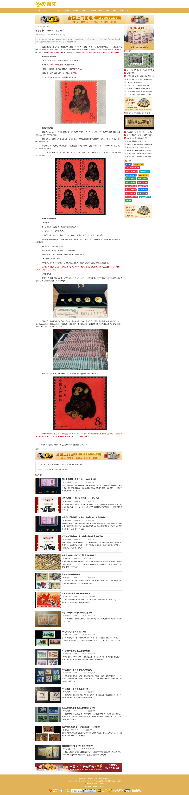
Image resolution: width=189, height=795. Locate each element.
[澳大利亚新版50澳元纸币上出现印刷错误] (48, 569)
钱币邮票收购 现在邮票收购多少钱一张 (140, 76)
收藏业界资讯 (67, 558)
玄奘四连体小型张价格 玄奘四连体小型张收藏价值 (144, 150)
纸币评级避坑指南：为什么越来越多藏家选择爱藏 (82, 536)
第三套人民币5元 (143, 186)
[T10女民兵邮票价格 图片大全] (48, 645)
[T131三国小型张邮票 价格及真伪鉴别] (139, 129)
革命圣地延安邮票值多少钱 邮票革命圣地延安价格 (144, 79)
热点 (45, 11)
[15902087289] (78, 771)
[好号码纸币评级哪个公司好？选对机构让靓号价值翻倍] (48, 531)
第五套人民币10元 (143, 175)
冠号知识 (128, 164)
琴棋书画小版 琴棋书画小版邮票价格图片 (141, 144)
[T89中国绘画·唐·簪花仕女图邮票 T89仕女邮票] (48, 741)
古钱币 (75, 11)
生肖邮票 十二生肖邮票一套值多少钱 (139, 153)
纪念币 (93, 11)
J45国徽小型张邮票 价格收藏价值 (138, 88)
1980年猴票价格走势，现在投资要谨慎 (140, 70)
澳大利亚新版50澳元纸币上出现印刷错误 (79, 555)
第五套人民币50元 (144, 171)
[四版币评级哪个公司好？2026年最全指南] (48, 493)
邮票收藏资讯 (67, 615)
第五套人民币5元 (130, 178)
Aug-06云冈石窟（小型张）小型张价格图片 (142, 132)
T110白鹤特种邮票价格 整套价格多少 (77, 746)
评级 (121, 11)
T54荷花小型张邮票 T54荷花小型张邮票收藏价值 (144, 95)
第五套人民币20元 (131, 175)
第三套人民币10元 (131, 186)
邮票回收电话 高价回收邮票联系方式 (77, 613)
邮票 (101, 11)
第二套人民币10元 (131, 189)
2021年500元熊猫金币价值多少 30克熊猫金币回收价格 (63, 464)
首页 (38, 11)
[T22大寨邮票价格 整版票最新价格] (48, 664)
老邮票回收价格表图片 (71, 574)
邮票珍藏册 (131, 73)
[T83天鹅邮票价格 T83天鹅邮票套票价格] (48, 722)
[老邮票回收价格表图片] (48, 588)
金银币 (84, 11)
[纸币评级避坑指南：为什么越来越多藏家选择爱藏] (48, 550)
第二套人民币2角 (142, 193)
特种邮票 (66, 730)
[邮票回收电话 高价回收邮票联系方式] (48, 626)
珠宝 (108, 11)
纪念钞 (67, 11)
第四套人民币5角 (142, 182)
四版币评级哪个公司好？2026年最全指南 (79, 479)
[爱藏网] (46, 4)
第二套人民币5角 (130, 193)
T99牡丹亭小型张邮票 (134, 82)
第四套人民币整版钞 (131, 171)
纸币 (59, 11)
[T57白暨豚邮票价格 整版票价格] (48, 702)
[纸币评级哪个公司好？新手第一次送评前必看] (48, 512)
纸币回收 (128, 200)
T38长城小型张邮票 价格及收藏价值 (139, 91)
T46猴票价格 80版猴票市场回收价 (56, 469)
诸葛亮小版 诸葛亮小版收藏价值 (138, 147)
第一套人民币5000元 (131, 197)
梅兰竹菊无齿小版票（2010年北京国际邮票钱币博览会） (147, 135)
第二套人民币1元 (143, 189)
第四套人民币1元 (130, 182)
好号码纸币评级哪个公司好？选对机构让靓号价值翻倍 (84, 517)
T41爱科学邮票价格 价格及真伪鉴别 (77, 670)
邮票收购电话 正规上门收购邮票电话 (139, 156)
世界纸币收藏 (67, 482)
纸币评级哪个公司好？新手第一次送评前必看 (80, 498)
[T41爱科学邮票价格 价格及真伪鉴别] (48, 683)
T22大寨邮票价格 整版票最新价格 (76, 651)
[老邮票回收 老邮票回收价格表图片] (48, 607)
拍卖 (114, 11)
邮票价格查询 (67, 577)
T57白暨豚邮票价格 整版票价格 (75, 689)
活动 (52, 11)
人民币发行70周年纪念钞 (132, 168)
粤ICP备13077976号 (98, 786)
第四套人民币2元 (142, 178)
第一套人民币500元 (145, 197)
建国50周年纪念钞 (138, 164)
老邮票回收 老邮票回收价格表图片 (76, 593)
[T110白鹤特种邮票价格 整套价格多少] (48, 760)
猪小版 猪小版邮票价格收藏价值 (138, 138)
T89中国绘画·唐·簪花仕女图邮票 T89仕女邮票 (81, 727)
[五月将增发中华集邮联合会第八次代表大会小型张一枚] (139, 67)
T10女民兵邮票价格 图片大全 (74, 632)
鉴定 (128, 11)
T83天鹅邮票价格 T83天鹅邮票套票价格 (78, 708)
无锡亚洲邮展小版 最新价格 (136, 141)
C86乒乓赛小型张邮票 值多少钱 (138, 85)
